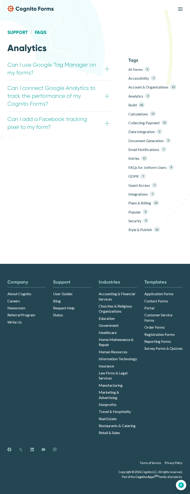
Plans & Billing (142, 203)
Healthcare (108, 332)
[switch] (180, 9)
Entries (137, 158)
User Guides (63, 293)
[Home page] (30, 8)
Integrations (140, 194)
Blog (57, 301)
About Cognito (19, 293)
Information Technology (118, 359)
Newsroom (16, 308)
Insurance (106, 366)
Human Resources (113, 352)
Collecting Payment (147, 123)
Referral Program (21, 315)
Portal (149, 308)
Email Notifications (146, 149)
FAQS (41, 32)
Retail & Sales (109, 432)
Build (135, 105)
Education (107, 318)
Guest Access (141, 185)
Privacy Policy (174, 463)
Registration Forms (159, 334)
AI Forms (138, 69)
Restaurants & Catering (117, 425)
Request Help (64, 308)
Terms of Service (150, 463)
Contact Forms (156, 301)
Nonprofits (108, 404)
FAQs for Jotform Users (149, 167)
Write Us (14, 322)
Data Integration (144, 131)
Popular (137, 212)
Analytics (138, 96)
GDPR (136, 176)
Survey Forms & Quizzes (163, 348)
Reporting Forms (157, 341)
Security (137, 221)
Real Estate (108, 418)
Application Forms (159, 293)
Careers (13, 301)
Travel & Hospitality (115, 411)
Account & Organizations (149, 87)
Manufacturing (111, 385)
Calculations (141, 114)
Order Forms (154, 327)
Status (58, 315)
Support (17, 32)
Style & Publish (143, 229)
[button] (58, 68)
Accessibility (141, 78)
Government (109, 325)
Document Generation (148, 140)
